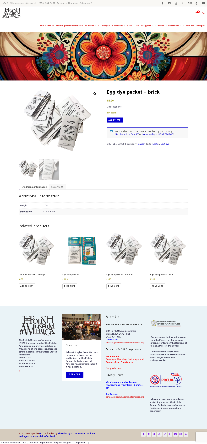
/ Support (146, 25)
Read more (70, 286)
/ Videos (159, 25)
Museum (89, 25)
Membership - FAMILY (126, 134)
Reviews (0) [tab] (57, 187)
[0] (194, 12)
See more (74, 374)
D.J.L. (41, 433)
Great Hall (72, 345)
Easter (141, 144)
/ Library (103, 25)
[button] (95, 94)
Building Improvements (68, 25)
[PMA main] (11, 13)
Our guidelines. (113, 368)
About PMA (45, 25)
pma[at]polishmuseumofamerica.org (125, 342)
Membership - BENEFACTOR (157, 134)
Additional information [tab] (34, 187)
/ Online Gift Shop (192, 25)
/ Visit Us (132, 25)
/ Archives (117, 25)
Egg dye (165, 144)
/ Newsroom (172, 25)
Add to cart (115, 120)
